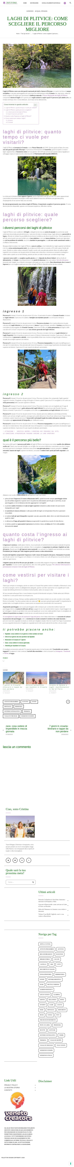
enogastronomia (45, 974)
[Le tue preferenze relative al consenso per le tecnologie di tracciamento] (70, 1163)
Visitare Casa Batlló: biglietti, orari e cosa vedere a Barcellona (51, 915)
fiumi (41, 984)
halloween (52, 999)
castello (43, 964)
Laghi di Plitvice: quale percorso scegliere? (18, 110)
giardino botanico (46, 989)
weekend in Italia (46, 1055)
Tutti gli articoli (25, 33)
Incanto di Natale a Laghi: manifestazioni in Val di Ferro (59, 687)
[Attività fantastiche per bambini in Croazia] (36, 678)
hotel (62, 999)
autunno (25, 701)
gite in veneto (45, 994)
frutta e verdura (53, 984)
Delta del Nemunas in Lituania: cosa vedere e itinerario (52, 910)
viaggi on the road (10, 716)
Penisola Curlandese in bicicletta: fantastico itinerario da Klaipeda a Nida (51, 900)
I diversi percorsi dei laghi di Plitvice (17, 112)
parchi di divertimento (48, 1020)
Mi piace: (10, 120)
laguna (59, 1004)
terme (61, 1035)
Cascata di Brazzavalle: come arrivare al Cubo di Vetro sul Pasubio (52, 905)
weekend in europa (27, 716)
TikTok (6, 653)
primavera (18, 706)
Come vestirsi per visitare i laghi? (15, 118)
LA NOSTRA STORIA (12, 1088)
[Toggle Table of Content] (34, 105)
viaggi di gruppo (55, 1040)
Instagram (59, 651)
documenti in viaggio (47, 969)
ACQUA (37, 11)
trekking (27, 711)
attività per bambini (11, 701)
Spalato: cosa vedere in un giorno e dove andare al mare (24, 634)
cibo (51, 964)
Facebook (67, 651)
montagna (7, 706)
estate (34, 701)
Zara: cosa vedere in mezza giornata (17, 643)
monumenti (62, 1010)
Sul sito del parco (62, 260)
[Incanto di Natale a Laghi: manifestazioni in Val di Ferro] (59, 678)
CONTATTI (8, 1090)
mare (41, 1010)
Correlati (10, 122)
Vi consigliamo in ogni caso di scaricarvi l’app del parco (22, 616)
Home (17, 33)
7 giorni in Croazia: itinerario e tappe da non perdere (12, 687)
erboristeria (59, 974)
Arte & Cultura (45, 944)
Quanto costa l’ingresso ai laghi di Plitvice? (18, 116)
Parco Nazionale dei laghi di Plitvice (55, 95)
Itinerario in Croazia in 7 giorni (15, 640)
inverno (42, 1004)
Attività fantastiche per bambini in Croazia (36, 686)
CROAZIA (44, 11)
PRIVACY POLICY (11, 1085)
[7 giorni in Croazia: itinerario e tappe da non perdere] (13, 678)
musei (42, 1015)
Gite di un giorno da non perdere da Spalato (20, 637)
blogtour (59, 954)
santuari (52, 1030)
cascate (56, 959)
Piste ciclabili (45, 1025)
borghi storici (45, 959)
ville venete (61, 1045)
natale (50, 1015)
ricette (42, 1030)
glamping (56, 994)
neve (57, 1015)
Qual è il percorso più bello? (15, 114)
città (59, 964)
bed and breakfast (46, 954)
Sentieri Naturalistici (12, 711)
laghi (51, 1004)
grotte (42, 999)
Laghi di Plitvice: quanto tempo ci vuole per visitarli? (21, 107)
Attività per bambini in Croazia (15, 645)
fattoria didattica (54, 979)
